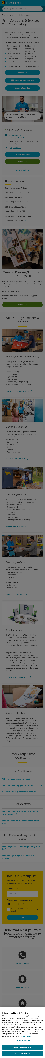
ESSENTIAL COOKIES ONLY (22, 1047)
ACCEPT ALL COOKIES (22, 1053)
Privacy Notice (26, 1036)
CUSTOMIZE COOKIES (22, 1040)
